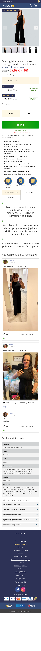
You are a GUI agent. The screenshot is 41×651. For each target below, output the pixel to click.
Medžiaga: (6, 477)
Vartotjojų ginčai (20, 582)
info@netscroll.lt (20, 544)
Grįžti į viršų (19, 533)
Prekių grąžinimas (20, 572)
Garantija (11, 198)
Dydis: (5, 451)
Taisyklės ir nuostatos (20, 556)
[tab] (11, 192)
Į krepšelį (20, 125)
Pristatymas (30, 192)
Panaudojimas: (7, 466)
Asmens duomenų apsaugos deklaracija (20, 561)
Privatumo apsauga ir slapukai (20, 567)
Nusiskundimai (20, 575)
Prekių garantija (20, 579)
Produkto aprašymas (11, 192)
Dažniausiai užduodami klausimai (20, 551)
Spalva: (5, 459)
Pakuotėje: (6, 444)
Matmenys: (6, 484)
